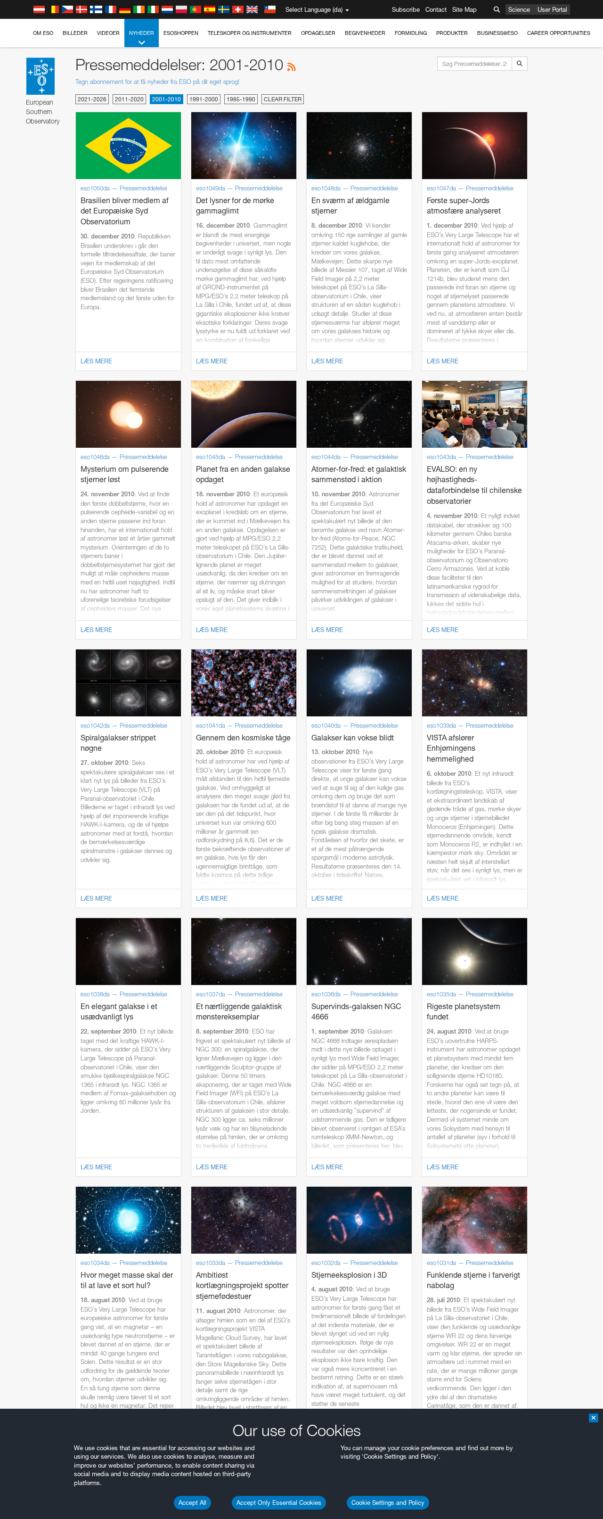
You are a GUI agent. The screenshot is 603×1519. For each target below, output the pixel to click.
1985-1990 (241, 99)
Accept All (192, 1502)
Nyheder (141, 33)
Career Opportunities (558, 33)
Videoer (108, 33)
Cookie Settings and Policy (387, 1502)
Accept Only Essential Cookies (278, 1502)
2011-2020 (129, 99)
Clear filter (283, 99)
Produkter (452, 33)
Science (519, 9)
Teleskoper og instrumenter (250, 33)
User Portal (552, 9)
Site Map (464, 9)
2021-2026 (92, 99)
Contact (436, 9)
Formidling (411, 33)
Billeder (75, 33)
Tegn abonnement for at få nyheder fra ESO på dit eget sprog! (157, 81)
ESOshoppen (180, 33)
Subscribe (406, 9)
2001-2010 (166, 99)
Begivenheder (365, 33)
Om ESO (43, 33)
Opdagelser (318, 33)
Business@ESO (497, 33)
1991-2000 (203, 99)
